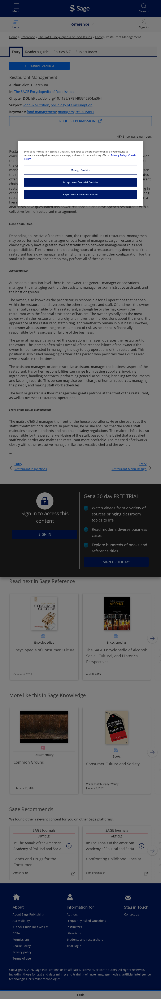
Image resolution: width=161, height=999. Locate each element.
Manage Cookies (80, 170)
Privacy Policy (119, 155)
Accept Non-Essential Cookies (80, 182)
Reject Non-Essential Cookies (80, 194)
